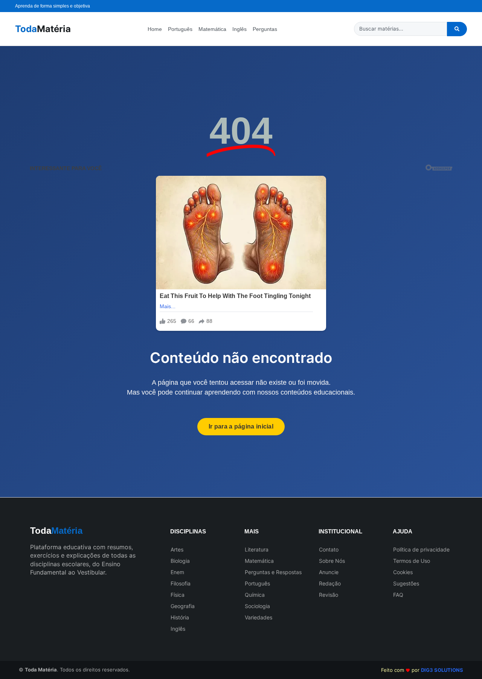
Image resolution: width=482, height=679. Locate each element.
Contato (329, 549)
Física (178, 594)
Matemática (212, 29)
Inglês (239, 29)
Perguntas (265, 29)
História (180, 617)
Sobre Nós (332, 561)
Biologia (180, 561)
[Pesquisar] (457, 29)
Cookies (403, 572)
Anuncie (329, 572)
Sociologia (257, 606)
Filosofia (181, 583)
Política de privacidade (421, 549)
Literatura (256, 549)
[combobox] (400, 29)
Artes (177, 549)
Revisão (328, 594)
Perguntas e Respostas (273, 572)
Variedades (258, 617)
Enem (177, 572)
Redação (330, 583)
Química (255, 594)
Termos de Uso (411, 561)
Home (155, 29)
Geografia (183, 606)
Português (180, 29)
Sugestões (406, 583)
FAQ (398, 594)
